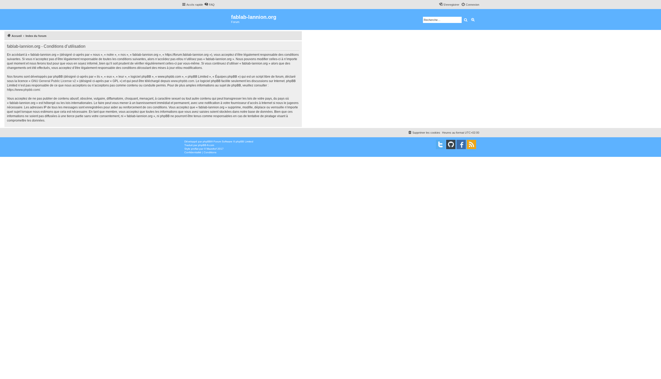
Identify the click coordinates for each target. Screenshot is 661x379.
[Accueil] (206, 19)
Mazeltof (212, 148)
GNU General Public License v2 (53, 81)
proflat (195, 148)
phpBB (207, 141)
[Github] (450, 144)
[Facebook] (461, 144)
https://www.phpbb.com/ (23, 90)
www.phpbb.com (182, 81)
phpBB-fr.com (206, 145)
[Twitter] (440, 144)
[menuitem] (209, 5)
